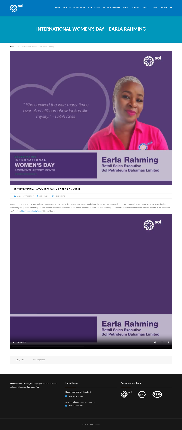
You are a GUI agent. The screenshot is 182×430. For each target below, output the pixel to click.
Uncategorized (39, 360)
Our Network (79, 8)
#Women (38, 211)
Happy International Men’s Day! (78, 392)
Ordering (135, 8)
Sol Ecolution (94, 8)
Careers (145, 8)
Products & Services (111, 8)
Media (125, 8)
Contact (154, 8)
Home (57, 8)
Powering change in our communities (80, 402)
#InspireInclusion (28, 211)
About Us (67, 8)
